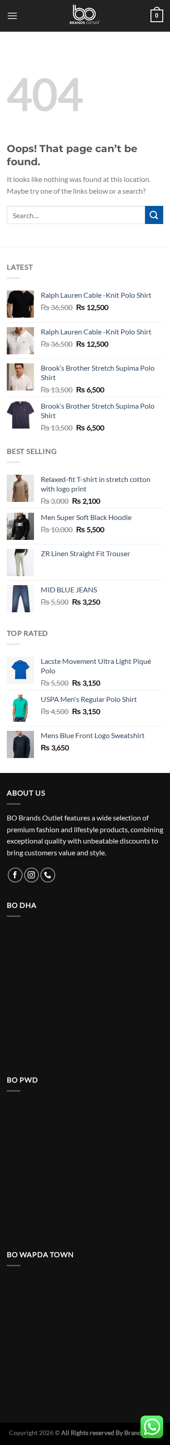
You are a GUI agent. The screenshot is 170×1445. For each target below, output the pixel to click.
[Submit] (154, 215)
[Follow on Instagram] (31, 875)
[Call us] (47, 875)
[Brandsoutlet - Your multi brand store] (85, 16)
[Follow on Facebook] (15, 875)
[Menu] (12, 16)
